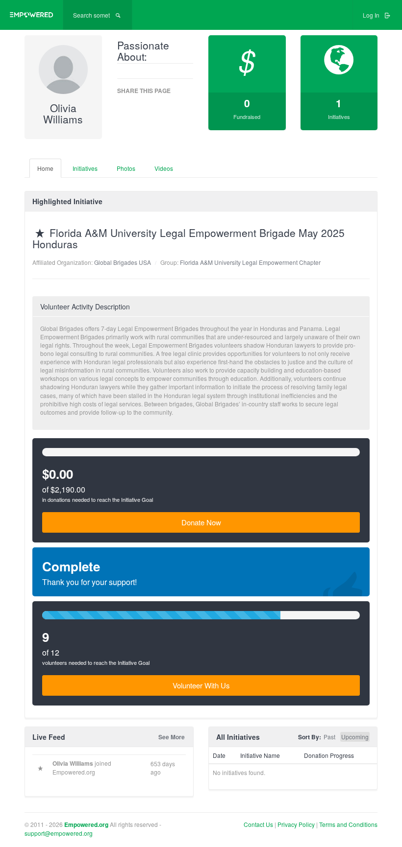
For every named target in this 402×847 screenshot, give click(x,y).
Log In (372, 15)
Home (45, 168)
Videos (163, 168)
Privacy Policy (296, 824)
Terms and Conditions (348, 824)
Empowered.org (86, 824)
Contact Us (258, 824)
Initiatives (85, 168)
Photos (126, 168)
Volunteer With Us (201, 685)
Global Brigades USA (122, 262)
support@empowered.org (59, 833)
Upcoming (355, 736)
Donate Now (201, 522)
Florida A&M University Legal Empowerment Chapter (250, 262)
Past (329, 736)
